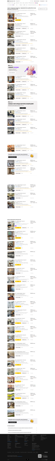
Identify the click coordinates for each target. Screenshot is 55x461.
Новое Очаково (16, 278)
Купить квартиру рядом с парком (35, 445)
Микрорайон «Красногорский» (18, 328)
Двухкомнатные (9, 445)
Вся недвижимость (9, 452)
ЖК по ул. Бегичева (17, 41)
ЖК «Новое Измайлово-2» (18, 361)
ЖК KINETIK (16, 146)
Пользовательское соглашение (23, 452)
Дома (15, 445)
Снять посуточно (26, 445)
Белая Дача (16, 440)
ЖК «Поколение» (17, 169)
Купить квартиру (34, 444)
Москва (16, 25)
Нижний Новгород (26, 440)
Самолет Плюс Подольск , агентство (19, 246)
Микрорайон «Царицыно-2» (18, 303)
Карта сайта (37, 452)
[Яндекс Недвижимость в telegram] (47, 452)
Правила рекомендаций (29, 452)
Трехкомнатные (9, 444)
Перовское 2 (16, 311)
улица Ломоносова (25, 344)
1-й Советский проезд (26, 352)
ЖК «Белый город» (17, 411)
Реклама (13, 452)
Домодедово (16, 344)
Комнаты (16, 444)
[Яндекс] (46, 459)
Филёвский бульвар (19, 336)
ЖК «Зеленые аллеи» (17, 386)
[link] (46, 1)
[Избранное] (31, 1)
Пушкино (33, 440)
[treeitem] (9, 3)
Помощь (34, 452)
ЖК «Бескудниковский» (17, 94)
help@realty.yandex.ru (20, 456)
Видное (16, 252)
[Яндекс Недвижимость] (11, 1)
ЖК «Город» (16, 112)
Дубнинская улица (19, 25)
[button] (32, 1)
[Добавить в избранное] (22, 20)
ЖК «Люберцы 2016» (17, 378)
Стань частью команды (17, 452)
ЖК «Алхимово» (16, 261)
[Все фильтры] (8, 5)
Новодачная (8, 440)
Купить (25, 444)
